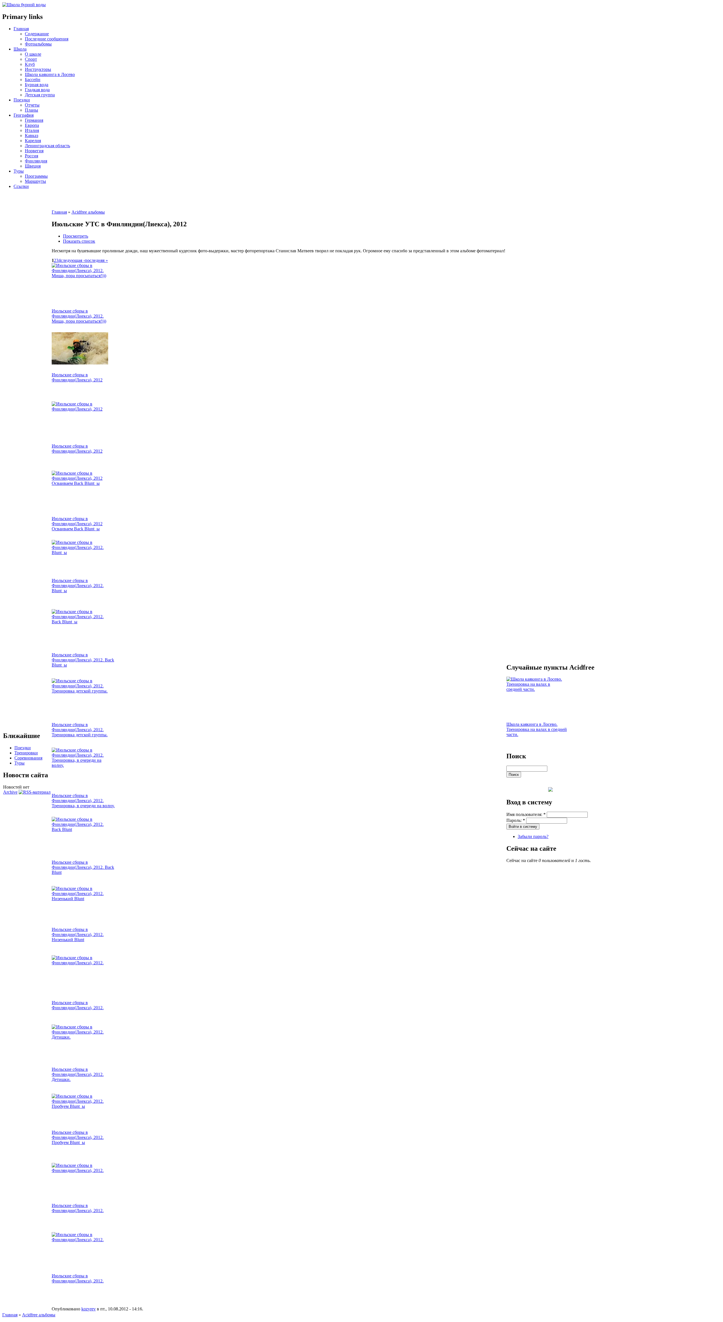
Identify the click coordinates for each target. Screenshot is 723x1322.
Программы (36, 176)
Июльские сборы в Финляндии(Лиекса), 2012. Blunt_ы (78, 585)
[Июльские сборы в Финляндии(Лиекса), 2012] (80, 363)
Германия (34, 120)
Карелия (33, 140)
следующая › (73, 260)
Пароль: (515, 820)
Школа (20, 49)
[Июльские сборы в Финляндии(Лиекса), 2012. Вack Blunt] (82, 829)
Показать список (79, 241)
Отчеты (32, 105)
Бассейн (32, 79)
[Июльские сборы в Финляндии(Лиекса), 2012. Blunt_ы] (82, 552)
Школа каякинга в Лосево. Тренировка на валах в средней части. (536, 729)
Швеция (33, 166)
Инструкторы (38, 69)
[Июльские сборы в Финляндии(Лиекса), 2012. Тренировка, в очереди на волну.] (82, 765)
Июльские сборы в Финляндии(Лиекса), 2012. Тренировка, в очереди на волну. (83, 800)
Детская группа (40, 94)
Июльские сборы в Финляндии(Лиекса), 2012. (78, 1005)
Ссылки (21, 186)
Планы (31, 110)
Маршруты (35, 181)
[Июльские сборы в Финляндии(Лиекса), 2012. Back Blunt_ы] (82, 621)
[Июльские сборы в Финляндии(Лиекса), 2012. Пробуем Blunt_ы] (82, 1106)
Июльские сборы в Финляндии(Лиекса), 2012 (77, 377)
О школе (33, 54)
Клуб (30, 64)
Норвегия (34, 150)
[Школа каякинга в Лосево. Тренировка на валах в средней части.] (536, 689)
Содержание (37, 33)
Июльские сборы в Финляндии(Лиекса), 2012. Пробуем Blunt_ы (78, 1137)
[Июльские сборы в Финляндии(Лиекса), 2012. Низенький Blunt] (82, 898)
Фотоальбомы (38, 44)
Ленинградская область (47, 145)
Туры (19, 171)
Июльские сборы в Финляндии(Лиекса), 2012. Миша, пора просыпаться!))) (79, 316)
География (24, 115)
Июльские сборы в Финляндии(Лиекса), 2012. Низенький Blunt (78, 934)
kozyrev (88, 1308)
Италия (32, 130)
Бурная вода (36, 84)
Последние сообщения (46, 38)
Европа (32, 125)
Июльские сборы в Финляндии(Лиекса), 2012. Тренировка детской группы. (80, 729)
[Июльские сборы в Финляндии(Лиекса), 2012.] (82, 962)
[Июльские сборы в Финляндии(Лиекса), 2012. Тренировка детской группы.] (82, 691)
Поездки (22, 99)
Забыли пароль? (533, 836)
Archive (10, 792)
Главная (21, 28)
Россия (31, 155)
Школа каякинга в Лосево (50, 74)
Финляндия (36, 161)
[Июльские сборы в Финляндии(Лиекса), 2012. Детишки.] (82, 1037)
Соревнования (28, 758)
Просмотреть (75, 236)
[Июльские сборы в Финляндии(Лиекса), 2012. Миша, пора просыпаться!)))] (82, 275)
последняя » (96, 260)
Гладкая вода (37, 89)
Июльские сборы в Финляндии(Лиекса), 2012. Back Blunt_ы (83, 659)
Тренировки (26, 752)
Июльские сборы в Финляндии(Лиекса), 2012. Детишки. (78, 1074)
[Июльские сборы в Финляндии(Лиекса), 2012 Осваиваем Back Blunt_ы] (82, 483)
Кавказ (31, 135)
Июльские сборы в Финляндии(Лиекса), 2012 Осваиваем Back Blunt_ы (77, 523)
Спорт (31, 59)
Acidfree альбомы (88, 212)
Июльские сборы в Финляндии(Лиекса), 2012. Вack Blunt (83, 867)
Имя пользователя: (526, 814)
